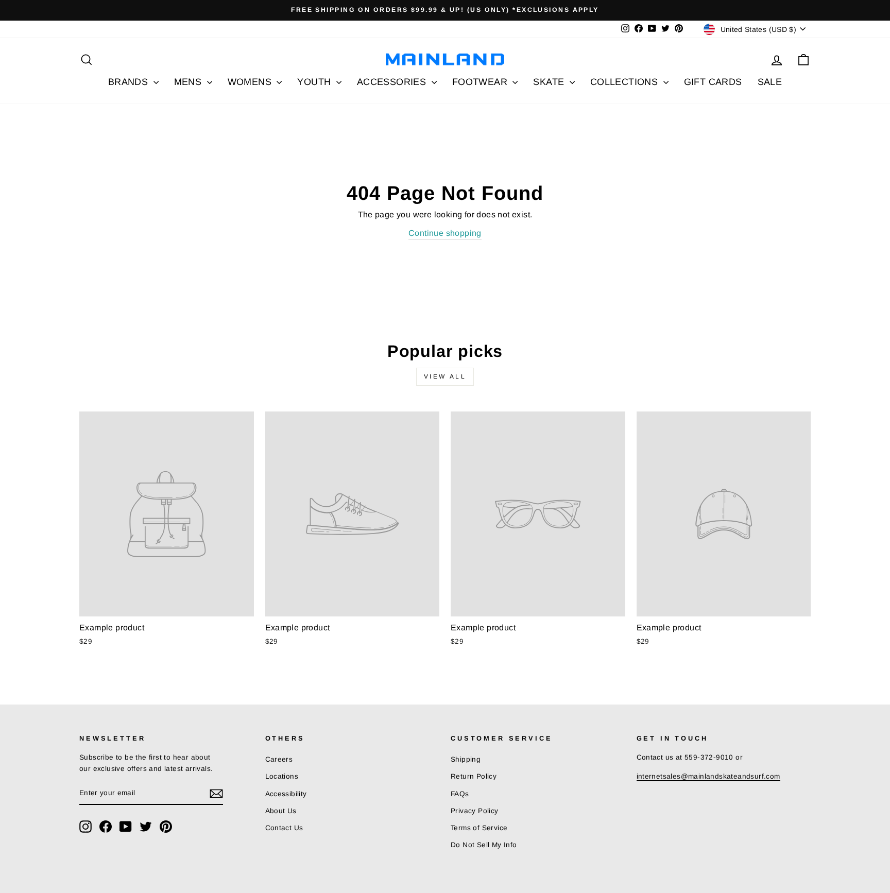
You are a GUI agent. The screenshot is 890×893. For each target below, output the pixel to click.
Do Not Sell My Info (484, 845)
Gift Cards (713, 82)
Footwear (481, 82)
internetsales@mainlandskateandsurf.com (708, 776)
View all (445, 376)
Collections (625, 82)
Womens (251, 82)
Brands (129, 82)
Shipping (466, 759)
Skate (550, 82)
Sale (770, 82)
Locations (282, 776)
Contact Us (284, 828)
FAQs (460, 794)
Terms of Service (479, 828)
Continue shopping (445, 233)
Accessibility (286, 794)
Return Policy (474, 776)
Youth (315, 82)
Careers (279, 759)
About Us (281, 811)
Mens (189, 82)
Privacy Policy (475, 811)
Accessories (393, 82)
